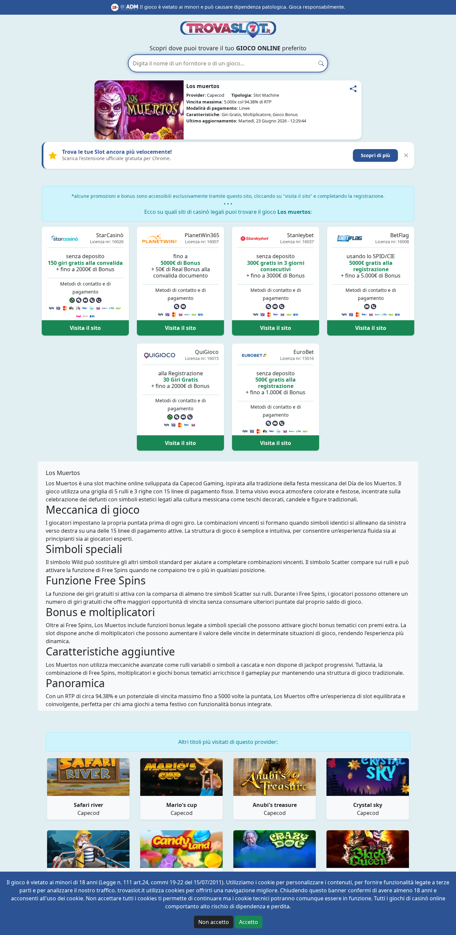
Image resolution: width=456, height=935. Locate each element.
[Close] (406, 155)
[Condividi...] (353, 89)
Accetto (248, 922)
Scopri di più (375, 155)
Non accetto (213, 922)
